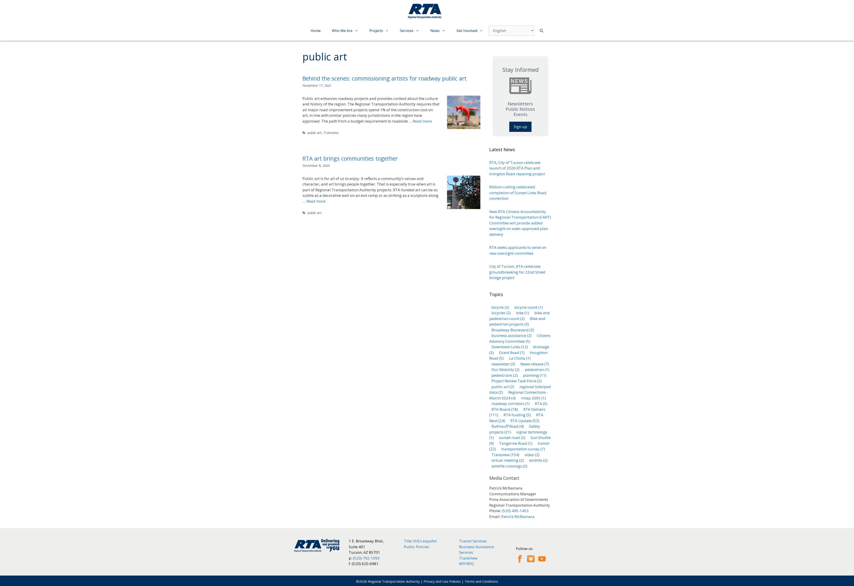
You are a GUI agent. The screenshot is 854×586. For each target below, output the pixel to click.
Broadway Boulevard (512, 329)
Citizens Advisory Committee (519, 338)
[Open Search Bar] (541, 31)
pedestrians (504, 375)
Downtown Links (509, 346)
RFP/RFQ (466, 563)
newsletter (503, 364)
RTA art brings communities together (350, 158)
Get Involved (467, 30)
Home (316, 30)
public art (315, 133)
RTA (541, 403)
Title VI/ (410, 541)
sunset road (512, 437)
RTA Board (504, 409)
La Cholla (520, 358)
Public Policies (416, 546)
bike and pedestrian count (519, 315)
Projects (376, 30)
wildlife (538, 460)
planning (534, 375)
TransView (468, 558)
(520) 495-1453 (515, 510)
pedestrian (537, 369)
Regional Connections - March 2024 (518, 395)
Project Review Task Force (516, 380)
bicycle (500, 307)
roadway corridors (510, 403)
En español (427, 541)
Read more (422, 121)
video (532, 454)
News (435, 30)
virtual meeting (507, 460)
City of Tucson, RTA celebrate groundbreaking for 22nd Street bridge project (517, 272)
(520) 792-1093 (366, 558)
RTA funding (517, 414)
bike (522, 312)
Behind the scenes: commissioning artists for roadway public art (384, 78)
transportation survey (523, 448)
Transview (330, 133)
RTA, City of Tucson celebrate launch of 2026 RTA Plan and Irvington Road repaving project (517, 168)
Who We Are (342, 30)
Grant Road (511, 352)
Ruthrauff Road (507, 426)
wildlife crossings (509, 466)
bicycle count (528, 307)
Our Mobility (505, 369)
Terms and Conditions (481, 581)
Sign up (520, 126)
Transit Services (473, 541)
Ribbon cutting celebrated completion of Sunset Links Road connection (517, 192)
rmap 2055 (533, 398)
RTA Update (524, 420)
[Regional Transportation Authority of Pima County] (426, 11)
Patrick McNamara (517, 516)
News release (534, 364)
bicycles (501, 312)
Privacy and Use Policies (442, 581)
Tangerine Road (515, 443)
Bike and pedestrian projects (517, 321)
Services (406, 30)
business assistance (511, 335)
